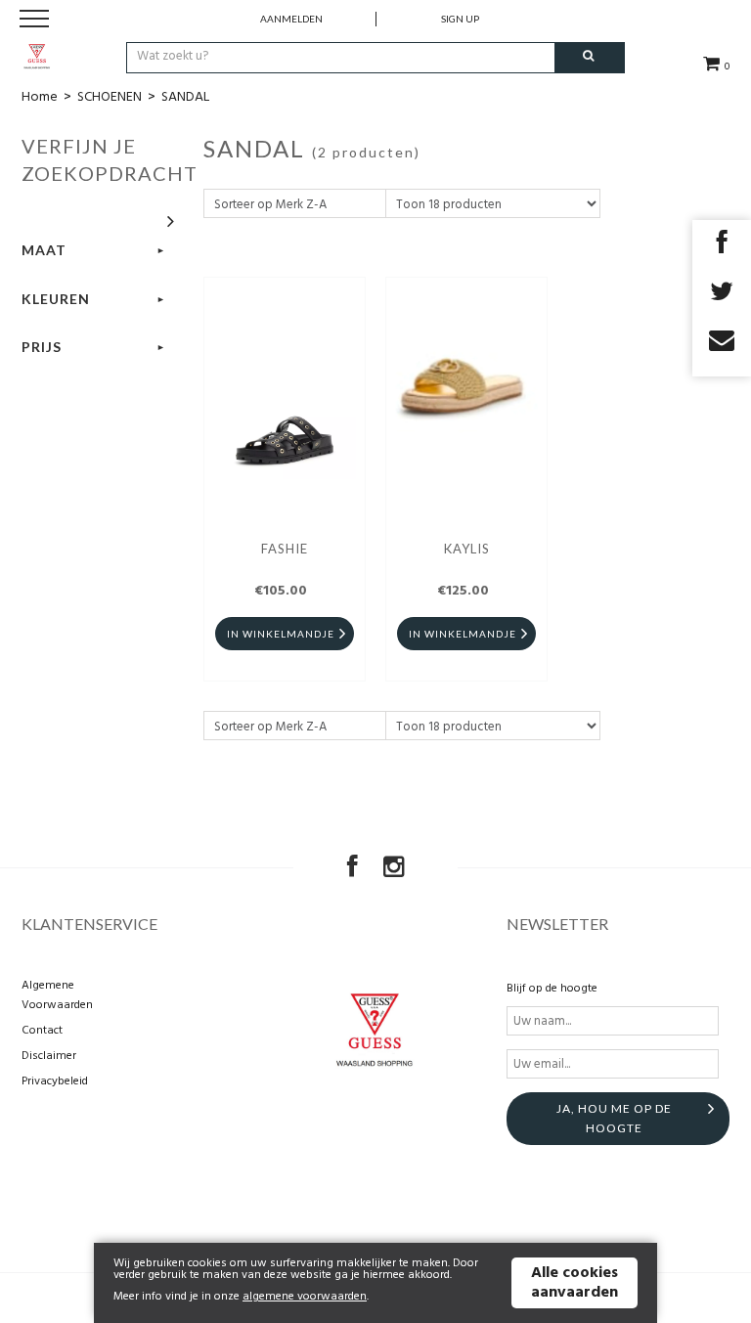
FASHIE (284, 548)
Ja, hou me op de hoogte (614, 1118)
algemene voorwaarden (305, 1296)
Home (40, 97)
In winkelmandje (280, 633)
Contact (42, 1030)
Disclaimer (49, 1056)
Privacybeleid (55, 1081)
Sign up (460, 18)
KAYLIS (467, 548)
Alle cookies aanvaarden (574, 1282)
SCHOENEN (109, 97)
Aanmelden (291, 18)
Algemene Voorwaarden (57, 995)
